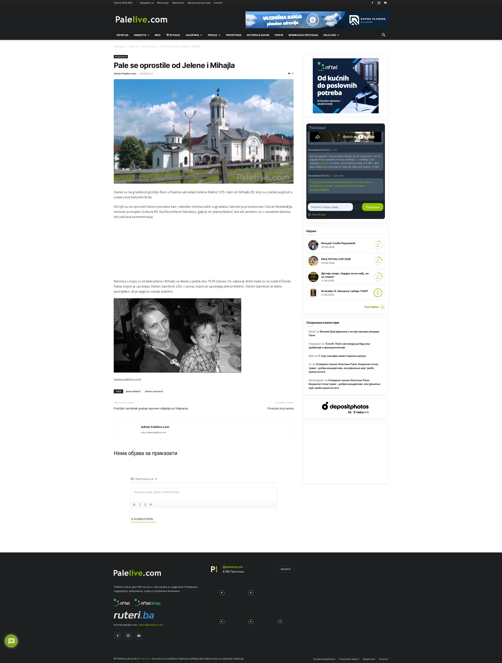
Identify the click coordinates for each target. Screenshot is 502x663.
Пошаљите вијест (349, 659)
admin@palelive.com (150, 624)
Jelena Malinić (133, 391)
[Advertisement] (204, 251)
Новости (140, 35)
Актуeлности (149, 46)
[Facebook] (372, 2)
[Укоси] (140, 504)
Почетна (122, 35)
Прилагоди (319, 214)
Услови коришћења (324, 659)
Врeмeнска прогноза (303, 35)
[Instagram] (379, 2)
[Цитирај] (151, 504)
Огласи (174, 35)
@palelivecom (233, 567)
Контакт (218, 2)
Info (157, 35)
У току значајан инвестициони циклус (342, 355)
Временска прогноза (199, 2)
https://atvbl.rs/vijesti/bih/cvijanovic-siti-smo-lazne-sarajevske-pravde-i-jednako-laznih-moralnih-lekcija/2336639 (341, 185)
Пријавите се (147, 2)
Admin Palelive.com (125, 73)
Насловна (119, 46)
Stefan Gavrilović (154, 391)
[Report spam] (381, 150)
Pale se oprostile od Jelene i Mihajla (174, 65)
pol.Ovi (324, 163)
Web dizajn (163, 2)
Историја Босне (258, 35)
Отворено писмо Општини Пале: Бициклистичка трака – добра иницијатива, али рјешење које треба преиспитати (343, 368)
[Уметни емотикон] (357, 207)
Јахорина (192, 35)
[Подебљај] (134, 504)
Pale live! (330, 35)
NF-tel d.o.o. (144, 658)
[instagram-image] (222, 591)
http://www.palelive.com (153, 432)
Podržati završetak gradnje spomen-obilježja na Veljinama (151, 408)
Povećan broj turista (281, 408)
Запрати (285, 569)
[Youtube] (385, 2)
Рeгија (212, 35)
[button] (383, 35)
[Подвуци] (145, 504)
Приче (279, 35)
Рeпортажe (233, 35)
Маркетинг (178, 2)
